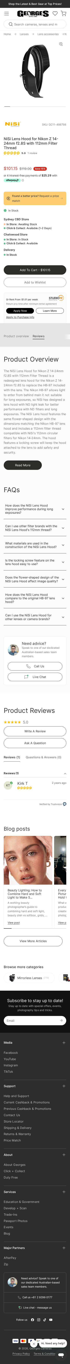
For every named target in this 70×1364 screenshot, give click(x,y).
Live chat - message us (37, 1307)
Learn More (50, 310)
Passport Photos (15, 1221)
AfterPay (10, 1258)
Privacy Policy (21, 1353)
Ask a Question (35, 743)
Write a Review (35, 731)
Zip (6, 1264)
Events (8, 1227)
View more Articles (33, 941)
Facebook (11, 1053)
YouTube (10, 1059)
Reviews (38, 336)
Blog (7, 1233)
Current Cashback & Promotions (27, 1102)
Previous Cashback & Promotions (27, 1109)
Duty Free (11, 1177)
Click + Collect (14, 1171)
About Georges (14, 1165)
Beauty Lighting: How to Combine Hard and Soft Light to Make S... (25, 894)
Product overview (16, 336)
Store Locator (14, 1121)
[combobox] (35, 24)
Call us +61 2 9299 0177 (37, 1297)
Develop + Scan (15, 1208)
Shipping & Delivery (18, 1128)
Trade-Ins (10, 1214)
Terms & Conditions (45, 1353)
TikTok (8, 1071)
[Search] (11, 24)
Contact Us (12, 1115)
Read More (22, 465)
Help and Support (16, 1096)
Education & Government (21, 1202)
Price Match (12, 1140)
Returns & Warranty (17, 1134)
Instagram (11, 1065)
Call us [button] (39, 666)
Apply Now (20, 310)
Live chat (39, 677)
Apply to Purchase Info (20, 317)
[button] (33, 14)
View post (14, 922)
